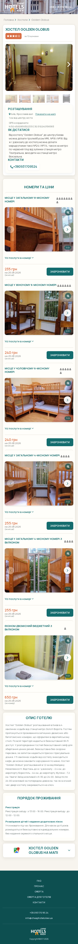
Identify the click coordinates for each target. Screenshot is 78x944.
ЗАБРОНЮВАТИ (60, 271)
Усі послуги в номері (18, 258)
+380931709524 (25, 166)
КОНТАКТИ (39, 902)
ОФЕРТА (39, 891)
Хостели (22, 19)
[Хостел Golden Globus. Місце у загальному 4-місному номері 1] (39, 483)
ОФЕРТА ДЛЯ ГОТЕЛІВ (39, 897)
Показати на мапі (45, 114)
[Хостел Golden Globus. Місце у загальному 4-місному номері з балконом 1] (39, 570)
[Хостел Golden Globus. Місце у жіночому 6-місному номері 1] (39, 313)
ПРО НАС (39, 886)
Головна (9, 19)
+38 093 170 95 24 (60, 7)
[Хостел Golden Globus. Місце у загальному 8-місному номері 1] (39, 229)
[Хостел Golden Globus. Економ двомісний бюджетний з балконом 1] (39, 657)
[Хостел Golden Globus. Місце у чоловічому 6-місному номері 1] (39, 400)
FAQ (39, 880)
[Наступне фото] (67, 229)
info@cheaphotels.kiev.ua (39, 918)
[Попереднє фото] (10, 229)
